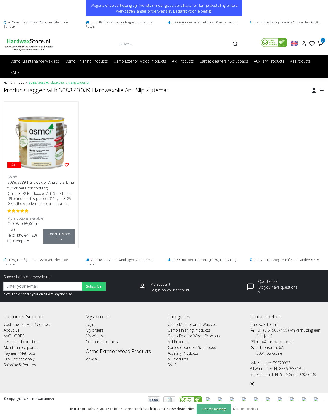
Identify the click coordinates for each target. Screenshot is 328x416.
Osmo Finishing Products (86, 61)
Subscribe (94, 286)
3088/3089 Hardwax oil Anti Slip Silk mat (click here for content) (40, 185)
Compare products (102, 341)
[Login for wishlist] (66, 164)
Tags (20, 82)
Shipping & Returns (20, 364)
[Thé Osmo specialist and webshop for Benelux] (29, 44)
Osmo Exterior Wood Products (140, 61)
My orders (94, 330)
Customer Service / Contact (27, 324)
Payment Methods (19, 353)
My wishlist (95, 336)
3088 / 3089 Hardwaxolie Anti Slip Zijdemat (59, 82)
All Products (300, 61)
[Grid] (314, 90)
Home (8, 82)
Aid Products (183, 61)
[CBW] (190, 399)
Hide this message (213, 409)
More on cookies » (245, 409)
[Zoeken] (235, 44)
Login (90, 324)
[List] (321, 90)
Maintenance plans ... (21, 347)
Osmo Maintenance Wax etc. (35, 61)
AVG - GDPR (14, 336)
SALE (14, 72)
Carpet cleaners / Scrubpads (224, 61)
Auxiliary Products (269, 61)
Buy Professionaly (19, 359)
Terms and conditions (22, 341)
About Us (11, 330)
